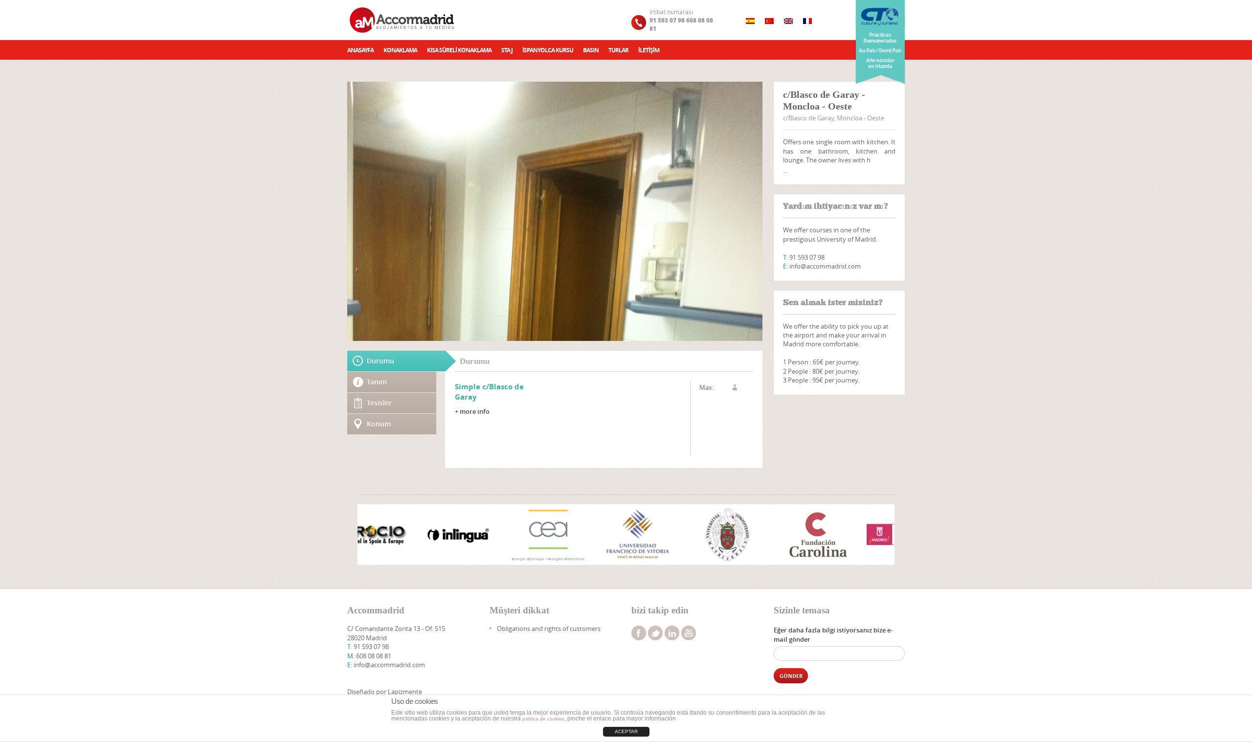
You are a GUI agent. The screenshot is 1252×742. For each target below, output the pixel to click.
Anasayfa (360, 50)
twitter (655, 633)
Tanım (377, 381)
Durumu (380, 360)
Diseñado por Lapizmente (384, 691)
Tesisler (379, 402)
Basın (591, 50)
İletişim (648, 50)
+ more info (472, 411)
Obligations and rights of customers (549, 628)
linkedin (672, 633)
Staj (507, 50)
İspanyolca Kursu (547, 50)
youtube (688, 633)
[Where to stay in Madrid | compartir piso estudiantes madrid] (403, 20)
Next (882, 535)
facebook (638, 633)
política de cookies (543, 718)
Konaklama (400, 50)
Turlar (618, 50)
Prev (370, 535)
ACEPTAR (626, 731)
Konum (379, 423)
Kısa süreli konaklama (459, 50)
